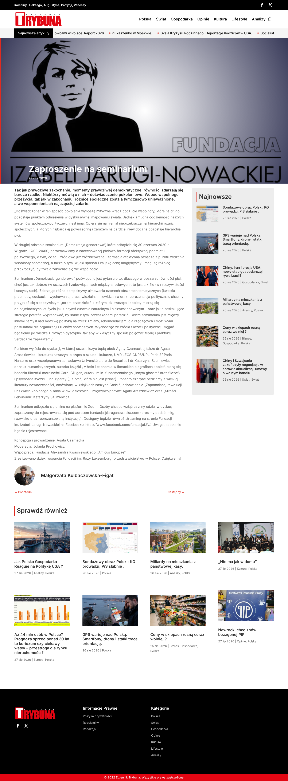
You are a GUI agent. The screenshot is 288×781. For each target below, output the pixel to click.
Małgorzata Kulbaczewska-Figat (77, 475)
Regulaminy (91, 722)
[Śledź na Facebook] (261, 5)
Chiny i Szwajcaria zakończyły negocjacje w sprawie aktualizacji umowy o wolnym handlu (245, 366)
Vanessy (80, 5)
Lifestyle (239, 19)
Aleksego (35, 5)
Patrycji (66, 5)
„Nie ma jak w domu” (237, 561)
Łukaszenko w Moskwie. (89, 33)
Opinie (203, 19)
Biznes (246, 338)
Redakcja (89, 729)
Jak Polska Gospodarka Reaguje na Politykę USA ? (38, 563)
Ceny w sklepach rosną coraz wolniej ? (241, 329)
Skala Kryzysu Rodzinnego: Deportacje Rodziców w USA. (163, 33)
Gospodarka (182, 19)
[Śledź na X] (270, 5)
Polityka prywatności (97, 716)
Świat (161, 19)
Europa (38, 659)
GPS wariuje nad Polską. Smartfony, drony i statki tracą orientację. (242, 239)
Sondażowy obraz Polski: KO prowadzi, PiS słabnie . (246, 209)
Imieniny (20, 5)
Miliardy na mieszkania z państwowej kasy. (242, 301)
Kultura (220, 19)
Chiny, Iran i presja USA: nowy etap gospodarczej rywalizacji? (242, 271)
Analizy (258, 19)
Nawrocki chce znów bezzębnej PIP (237, 632)
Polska (145, 19)
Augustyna (51, 5)
